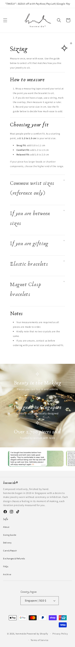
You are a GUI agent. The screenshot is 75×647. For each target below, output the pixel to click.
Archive (7, 574)
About (6, 526)
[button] (5, 20)
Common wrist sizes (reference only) (32, 188)
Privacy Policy (60, 633)
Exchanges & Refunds (14, 558)
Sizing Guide (9, 534)
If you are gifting (29, 243)
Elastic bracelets (29, 264)
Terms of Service (39, 640)
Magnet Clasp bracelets (25, 289)
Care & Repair (10, 550)
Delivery (7, 542)
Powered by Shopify (37, 633)
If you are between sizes (30, 218)
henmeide (21, 633)
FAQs (5, 566)
